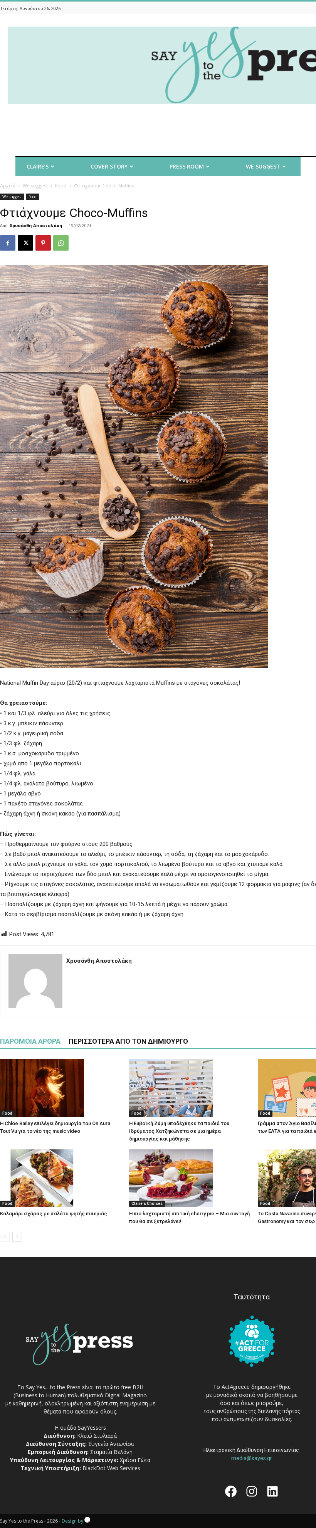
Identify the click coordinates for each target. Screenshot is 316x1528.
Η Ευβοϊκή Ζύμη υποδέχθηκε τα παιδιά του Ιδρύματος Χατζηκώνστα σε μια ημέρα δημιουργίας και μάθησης (179, 1131)
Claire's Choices (147, 1203)
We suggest (35, 185)
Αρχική (7, 185)
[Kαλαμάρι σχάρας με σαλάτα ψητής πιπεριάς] (60, 1178)
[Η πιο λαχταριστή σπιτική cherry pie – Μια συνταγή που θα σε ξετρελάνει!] (189, 1178)
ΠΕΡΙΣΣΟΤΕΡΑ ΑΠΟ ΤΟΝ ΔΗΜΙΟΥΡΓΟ (128, 1041)
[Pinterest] (43, 243)
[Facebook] (7, 243)
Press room (187, 166)
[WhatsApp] (61, 243)
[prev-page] (5, 1237)
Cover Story (109, 166)
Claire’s (38, 166)
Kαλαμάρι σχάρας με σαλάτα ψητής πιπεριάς (53, 1213)
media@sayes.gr (251, 1458)
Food (61, 185)
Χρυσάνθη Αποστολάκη (36, 225)
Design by (73, 1521)
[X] (25, 243)
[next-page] (17, 1237)
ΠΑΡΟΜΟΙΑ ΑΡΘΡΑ (30, 1041)
